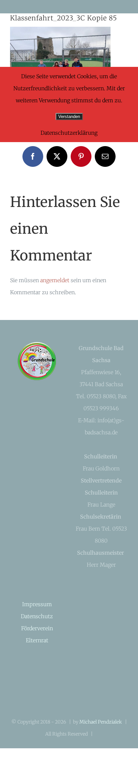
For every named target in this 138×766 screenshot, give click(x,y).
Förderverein (37, 628)
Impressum (37, 604)
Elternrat (37, 640)
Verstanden (69, 116)
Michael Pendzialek (100, 722)
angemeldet (54, 280)
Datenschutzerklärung (69, 132)
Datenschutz (37, 616)
